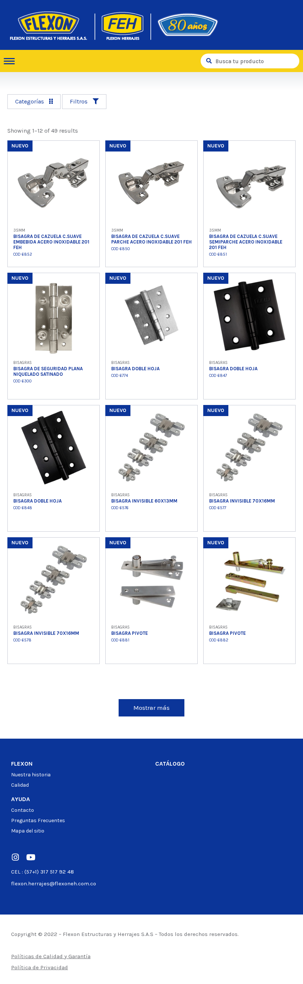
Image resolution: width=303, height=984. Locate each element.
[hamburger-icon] (12, 61)
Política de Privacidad (39, 967)
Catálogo (170, 763)
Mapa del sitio (27, 831)
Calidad (20, 785)
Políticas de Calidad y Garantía (51, 956)
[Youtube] (31, 857)
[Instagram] (15, 857)
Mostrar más (151, 707)
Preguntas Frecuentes (38, 820)
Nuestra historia (31, 775)
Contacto (22, 810)
